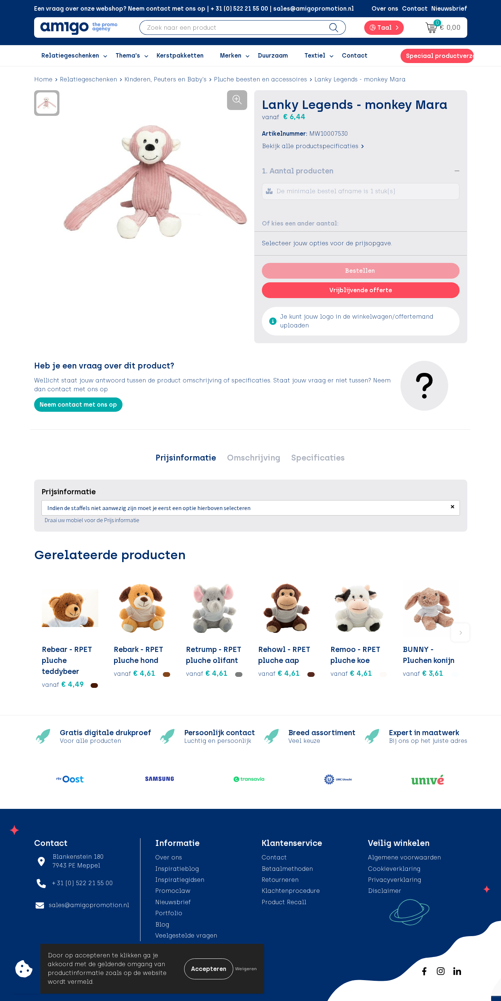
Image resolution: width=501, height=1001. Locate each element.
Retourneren (280, 879)
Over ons (385, 8)
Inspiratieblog (177, 868)
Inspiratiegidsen (179, 879)
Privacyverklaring (394, 879)
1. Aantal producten (297, 170)
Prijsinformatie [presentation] (186, 458)
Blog (162, 924)
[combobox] (231, 27)
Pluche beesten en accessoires (260, 79)
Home (43, 79)
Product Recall (284, 902)
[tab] (186, 458)
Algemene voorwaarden (404, 857)
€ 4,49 (63, 684)
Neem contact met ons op (78, 404)
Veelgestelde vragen (186, 935)
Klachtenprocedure (291, 890)
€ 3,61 (423, 673)
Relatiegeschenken (88, 79)
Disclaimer (384, 890)
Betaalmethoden (287, 868)
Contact (415, 8)
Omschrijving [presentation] (253, 458)
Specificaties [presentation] (318, 458)
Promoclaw (172, 890)
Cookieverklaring (394, 868)
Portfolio (168, 913)
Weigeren (246, 968)
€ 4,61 (134, 673)
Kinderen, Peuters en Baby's (165, 79)
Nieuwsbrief (449, 8)
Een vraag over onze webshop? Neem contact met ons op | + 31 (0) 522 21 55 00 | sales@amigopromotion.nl (194, 8)
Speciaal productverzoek (439, 55)
